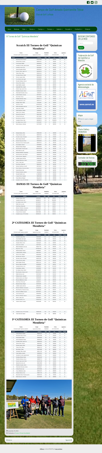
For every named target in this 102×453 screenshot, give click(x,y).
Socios (31, 29)
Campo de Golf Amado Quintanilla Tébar (60, 10)
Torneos (50, 29)
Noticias (16, 29)
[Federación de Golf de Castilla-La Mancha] (85, 70)
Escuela (68, 29)
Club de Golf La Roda (44, 14)
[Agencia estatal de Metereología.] (87, 99)
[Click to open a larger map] (87, 119)
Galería (59, 29)
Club (24, 29)
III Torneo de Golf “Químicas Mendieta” (22, 36)
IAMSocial (42, 449)
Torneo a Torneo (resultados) (22, 433)
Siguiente (68, 440)
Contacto (78, 29)
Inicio (9, 29)
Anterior (9, 440)
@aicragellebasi (58, 449)
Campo (40, 29)
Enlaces (87, 29)
